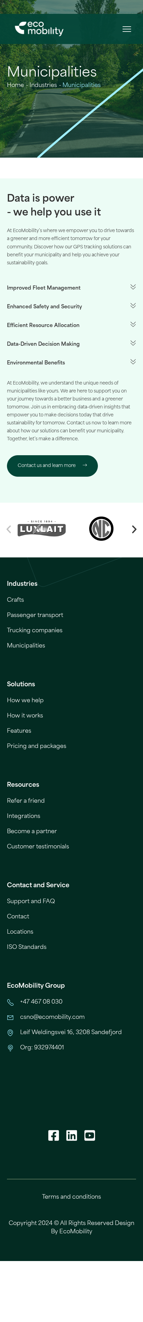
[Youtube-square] (89, 1135)
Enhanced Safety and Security (44, 306)
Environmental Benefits (36, 362)
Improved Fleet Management (44, 288)
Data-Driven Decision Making (43, 344)
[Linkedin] (71, 1135)
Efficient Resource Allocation (43, 325)
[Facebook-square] (53, 1135)
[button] (126, 29)
